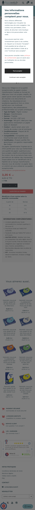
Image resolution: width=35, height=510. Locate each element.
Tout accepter (17, 71)
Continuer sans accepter (17, 77)
